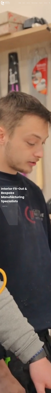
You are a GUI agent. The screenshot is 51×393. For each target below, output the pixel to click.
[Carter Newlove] (5, 2)
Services (28, 2)
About (24, 2)
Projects (40, 2)
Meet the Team (34, 2)
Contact (45, 2)
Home (20, 2)
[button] (49, 3)
